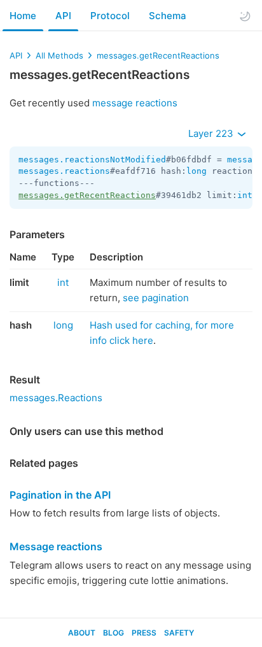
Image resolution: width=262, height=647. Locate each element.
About (81, 632)
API (63, 16)
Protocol (110, 16)
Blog (113, 632)
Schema (167, 16)
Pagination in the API (60, 494)
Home (23, 16)
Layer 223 (212, 133)
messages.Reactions (56, 398)
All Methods (59, 55)
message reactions (134, 103)
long (196, 171)
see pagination (156, 298)
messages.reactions (64, 171)
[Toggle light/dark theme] (245, 16)
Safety (179, 632)
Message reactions (56, 546)
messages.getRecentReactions (158, 55)
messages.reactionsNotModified (92, 159)
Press (144, 632)
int (244, 195)
